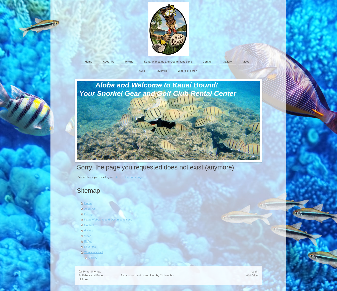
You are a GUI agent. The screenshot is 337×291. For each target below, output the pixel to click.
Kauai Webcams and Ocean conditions (108, 219)
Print (86, 271)
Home (88, 203)
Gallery (88, 230)
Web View (252, 275)
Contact (89, 225)
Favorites (90, 246)
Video (87, 235)
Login (254, 271)
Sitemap (96, 271)
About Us (90, 208)
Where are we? (93, 252)
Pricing (88, 214)
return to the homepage (128, 177)
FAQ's (88, 241)
